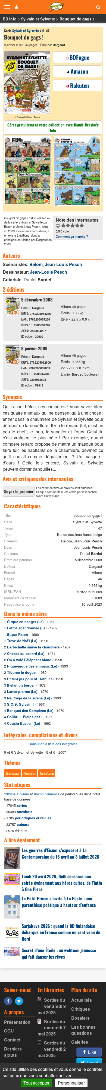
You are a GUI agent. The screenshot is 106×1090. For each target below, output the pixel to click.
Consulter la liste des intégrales (53, 743)
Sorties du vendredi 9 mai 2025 (52, 1006)
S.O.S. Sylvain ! (20, 704)
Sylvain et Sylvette (38, 19)
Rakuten (79, 85)
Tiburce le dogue (21, 672)
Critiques (80, 1009)
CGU (9, 1031)
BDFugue (79, 57)
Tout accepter (36, 1083)
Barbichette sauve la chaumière (33, 647)
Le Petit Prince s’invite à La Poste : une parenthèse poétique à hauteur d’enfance (59, 901)
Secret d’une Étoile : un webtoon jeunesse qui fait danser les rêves (59, 953)
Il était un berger (21, 685)
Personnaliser (71, 1083)
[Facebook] (9, 1001)
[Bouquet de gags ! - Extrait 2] (76, 171)
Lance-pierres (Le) (22, 691)
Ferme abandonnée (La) (26, 628)
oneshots (24, 811)
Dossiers (80, 1018)
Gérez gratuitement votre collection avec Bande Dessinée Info (53, 127)
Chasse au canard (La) (25, 653)
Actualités (81, 1000)
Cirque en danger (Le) (25, 621)
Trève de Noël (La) (22, 640)
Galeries (79, 1042)
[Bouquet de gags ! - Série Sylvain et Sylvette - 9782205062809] (12, 363)
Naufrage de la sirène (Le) (28, 698)
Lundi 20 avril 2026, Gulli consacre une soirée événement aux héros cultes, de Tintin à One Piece (62, 883)
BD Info (10, 19)
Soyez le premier (19, 491)
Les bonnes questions (83, 1030)
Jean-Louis (63, 264)
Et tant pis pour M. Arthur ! (29, 679)
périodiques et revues (33, 818)
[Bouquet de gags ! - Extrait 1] (28, 171)
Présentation (17, 1022)
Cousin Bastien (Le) (23, 723)
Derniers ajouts (13, 1052)
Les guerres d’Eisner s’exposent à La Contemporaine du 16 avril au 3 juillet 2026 (60, 853)
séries (22, 805)
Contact (12, 1040)
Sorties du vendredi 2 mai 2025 (52, 1049)
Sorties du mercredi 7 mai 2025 (52, 1027)
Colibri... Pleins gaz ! (24, 716)
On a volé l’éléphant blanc (29, 659)
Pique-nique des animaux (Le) (32, 666)
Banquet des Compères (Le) (30, 710)
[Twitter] (20, 1001)
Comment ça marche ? (72, 236)
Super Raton (17, 634)
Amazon (79, 71)
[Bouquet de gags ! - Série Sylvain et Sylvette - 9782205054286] (12, 314)
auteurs (23, 824)
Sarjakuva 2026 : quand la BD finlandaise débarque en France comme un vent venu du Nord (61, 932)
